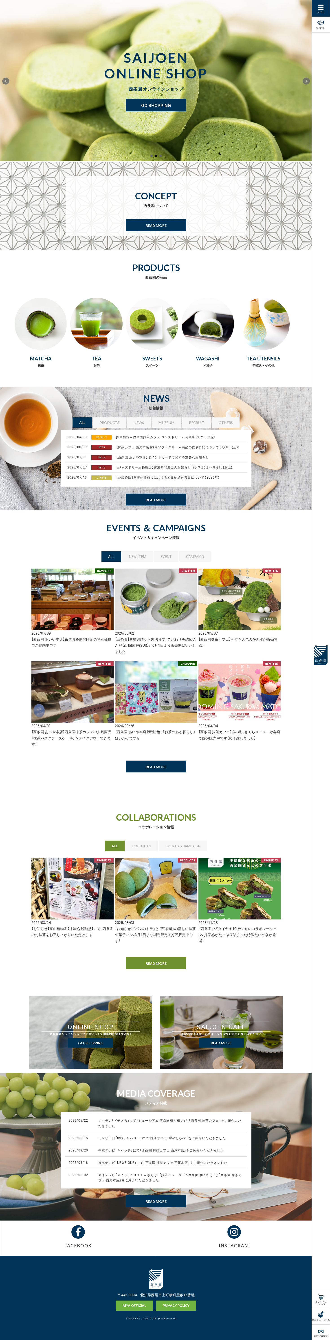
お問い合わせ (321, 1335)
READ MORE (156, 225)
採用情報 (320, 27)
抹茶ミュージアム (321, 1319)
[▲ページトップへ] (301, 1329)
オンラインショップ (320, 1302)
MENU (320, 11)
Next (306, 81)
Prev (5, 81)
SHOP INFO (156, 97)
